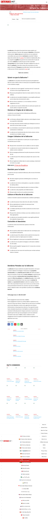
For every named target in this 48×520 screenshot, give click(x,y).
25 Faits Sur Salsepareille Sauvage (19, 341)
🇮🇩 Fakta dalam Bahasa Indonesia (25, 485)
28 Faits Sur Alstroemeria (18, 351)
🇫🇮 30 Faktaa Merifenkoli (25, 442)
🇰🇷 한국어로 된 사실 (25, 491)
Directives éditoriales (35, 12)
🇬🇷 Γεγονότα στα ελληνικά (25, 480)
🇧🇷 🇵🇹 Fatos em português (25, 462)
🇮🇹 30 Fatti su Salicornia (25, 445)
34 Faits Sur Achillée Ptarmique (19, 336)
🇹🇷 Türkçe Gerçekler (25, 515)
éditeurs (32, 309)
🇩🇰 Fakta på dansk (25, 465)
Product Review (44, 433)
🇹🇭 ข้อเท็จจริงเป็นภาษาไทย (25, 509)
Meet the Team (44, 430)
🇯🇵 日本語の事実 (25, 488)
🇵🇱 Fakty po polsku (25, 500)
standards (13, 309)
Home (32, 5)
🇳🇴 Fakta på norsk (25, 471)
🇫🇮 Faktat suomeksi (25, 474)
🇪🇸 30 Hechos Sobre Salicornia (25, 439)
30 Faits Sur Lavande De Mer (18, 331)
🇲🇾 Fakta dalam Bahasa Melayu (25, 494)
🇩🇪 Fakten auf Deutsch (25, 453)
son (26, 69)
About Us (44, 424)
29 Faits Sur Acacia (16, 346)
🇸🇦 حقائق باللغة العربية (25, 477)
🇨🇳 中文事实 (25, 517)
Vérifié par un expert (27, 12)
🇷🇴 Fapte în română (25, 503)
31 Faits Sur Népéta (28, 399)
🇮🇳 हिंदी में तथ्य (25, 482)
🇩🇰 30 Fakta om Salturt (25, 436)
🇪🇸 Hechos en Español (25, 456)
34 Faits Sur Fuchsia (37, 381)
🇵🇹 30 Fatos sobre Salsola (25, 447)
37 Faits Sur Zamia (10, 381)
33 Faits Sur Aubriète (17, 356)
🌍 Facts (25, 450)
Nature (37, 5)
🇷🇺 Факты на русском (25, 506)
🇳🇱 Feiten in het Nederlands (25, 497)
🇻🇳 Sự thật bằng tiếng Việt (25, 512)
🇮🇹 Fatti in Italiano (25, 459)
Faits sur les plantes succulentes (28, 18)
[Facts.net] (8, 1)
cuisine (22, 58)
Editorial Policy (44, 427)
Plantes (43, 5)
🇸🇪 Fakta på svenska (25, 468)
